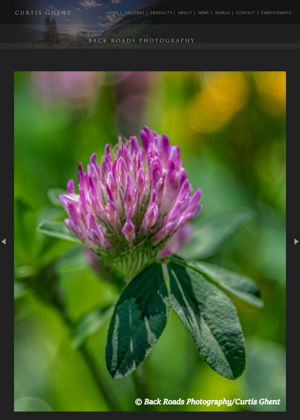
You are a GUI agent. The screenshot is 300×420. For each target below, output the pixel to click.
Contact (245, 12)
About (185, 12)
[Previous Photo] (7, 259)
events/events (276, 12)
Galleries (135, 12)
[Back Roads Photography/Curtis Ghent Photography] (102, 45)
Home (113, 12)
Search (222, 12)
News (203, 12)
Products (161, 12)
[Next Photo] (150, 408)
